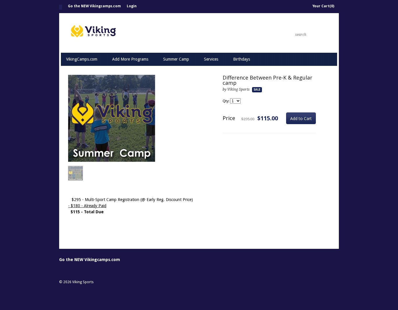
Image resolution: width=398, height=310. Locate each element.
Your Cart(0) (323, 6)
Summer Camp (176, 59)
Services (211, 59)
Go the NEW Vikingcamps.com (94, 6)
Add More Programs (130, 59)
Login (132, 6)
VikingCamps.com (81, 59)
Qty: (226, 101)
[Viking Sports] (152, 33)
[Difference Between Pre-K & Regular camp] (111, 118)
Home (60, 7)
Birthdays (241, 59)
